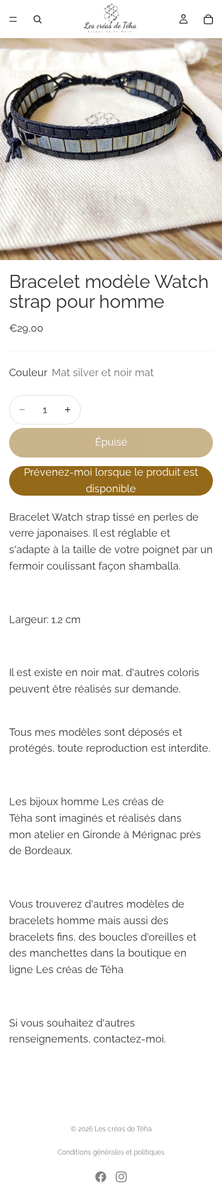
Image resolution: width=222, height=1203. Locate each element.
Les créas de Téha (123, 1129)
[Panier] (208, 19)
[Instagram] (121, 1177)
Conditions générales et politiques (111, 1152)
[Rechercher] (37, 19)
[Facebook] (101, 1177)
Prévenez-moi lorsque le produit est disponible (111, 480)
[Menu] (13, 19)
